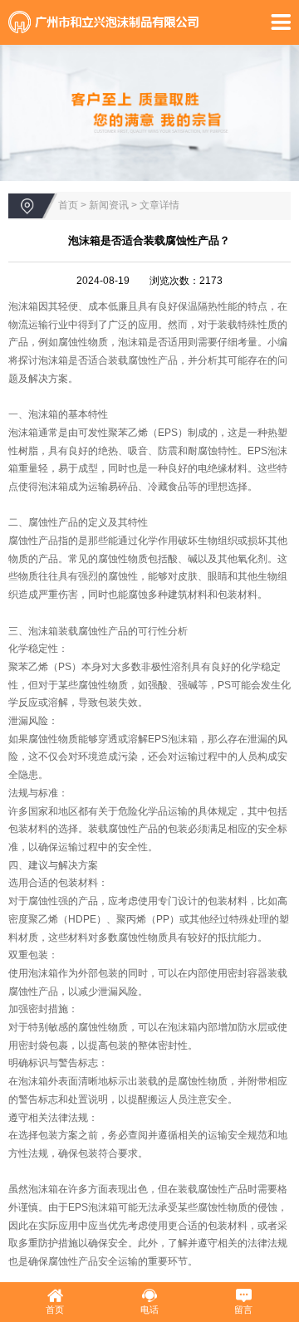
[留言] (243, 1296)
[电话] (149, 1296)
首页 (68, 205)
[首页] (54, 1296)
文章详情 (159, 205)
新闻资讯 (109, 205)
